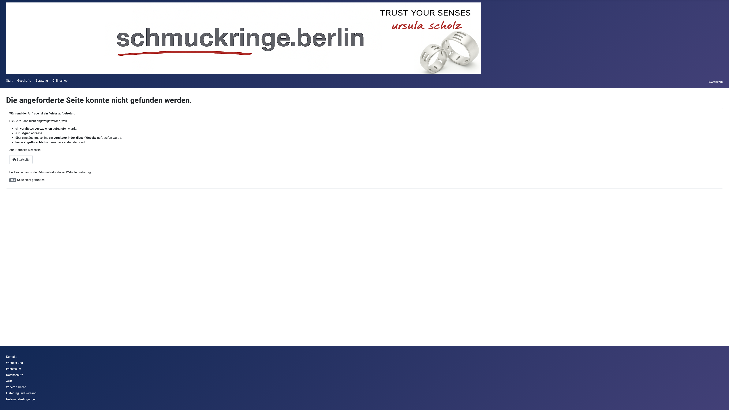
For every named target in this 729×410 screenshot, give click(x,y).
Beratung (42, 80)
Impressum (13, 369)
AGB (9, 381)
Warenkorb (715, 82)
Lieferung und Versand (21, 393)
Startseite (22, 159)
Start (9, 80)
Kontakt (11, 357)
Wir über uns (14, 363)
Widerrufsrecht (16, 387)
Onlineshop (60, 80)
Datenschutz (14, 375)
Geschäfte (24, 80)
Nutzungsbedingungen (21, 399)
